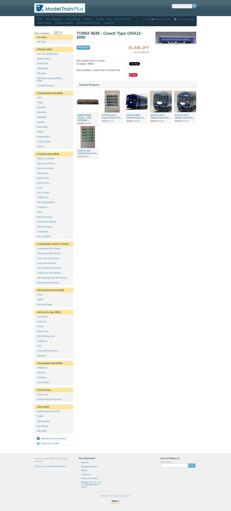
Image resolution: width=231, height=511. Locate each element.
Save (134, 75)
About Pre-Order (122, 19)
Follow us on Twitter (50, 443)
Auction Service (44, 23)
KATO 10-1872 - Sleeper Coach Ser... (160, 116)
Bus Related (42, 426)
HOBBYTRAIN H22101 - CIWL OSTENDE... (84, 117)
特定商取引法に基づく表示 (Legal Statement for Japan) (91, 484)
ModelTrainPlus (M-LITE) (48, 411)
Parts (39, 212)
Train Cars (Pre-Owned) (48, 258)
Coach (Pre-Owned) (46, 263)
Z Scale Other (43, 382)
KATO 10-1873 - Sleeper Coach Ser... (184, 116)
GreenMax (42, 112)
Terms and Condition (89, 478)
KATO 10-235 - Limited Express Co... (87, 152)
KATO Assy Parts (44, 217)
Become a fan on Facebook (53, 438)
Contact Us (108, 23)
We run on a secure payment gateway (50, 466)
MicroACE (41, 107)
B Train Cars (43, 394)
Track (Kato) (42, 231)
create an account (162, 19)
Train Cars (42, 321)
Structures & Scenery (46, 222)
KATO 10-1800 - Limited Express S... (135, 116)
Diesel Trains (43, 183)
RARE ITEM (42, 63)
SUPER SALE (43, 59)
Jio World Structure (45, 85)
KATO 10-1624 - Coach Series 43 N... (111, 116)
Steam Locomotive (45, 158)
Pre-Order (41, 42)
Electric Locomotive (46, 163)
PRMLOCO (42, 368)
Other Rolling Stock (46, 202)
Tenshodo (41, 377)
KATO (39, 98)
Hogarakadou (43, 137)
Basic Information (54, 19)
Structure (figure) (44, 227)
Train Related (43, 421)
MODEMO (41, 117)
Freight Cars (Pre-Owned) (49, 273)
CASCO (40, 146)
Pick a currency (42, 33)
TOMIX (40, 103)
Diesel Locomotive (45, 168)
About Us (88, 19)
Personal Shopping (64, 23)
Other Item (42, 431)
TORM (40, 416)
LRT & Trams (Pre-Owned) (49, 268)
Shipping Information (89, 466)
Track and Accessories (47, 351)
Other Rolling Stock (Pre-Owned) (52, 278)
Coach (40, 188)
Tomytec (41, 122)
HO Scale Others (44, 304)
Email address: (166, 462)
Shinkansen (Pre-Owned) (48, 253)
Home (40, 19)
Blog (109, 19)
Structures (41, 355)
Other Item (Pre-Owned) (48, 283)
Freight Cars (42, 197)
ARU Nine (41, 73)
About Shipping (73, 19)
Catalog (99, 19)
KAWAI (40, 132)
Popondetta (42, 127)
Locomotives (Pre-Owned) (49, 248)
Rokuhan (41, 372)
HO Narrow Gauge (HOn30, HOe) (49, 79)
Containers (42, 207)
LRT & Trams (43, 193)
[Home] (59, 11)
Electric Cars (43, 178)
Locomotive (42, 317)
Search (84, 470)
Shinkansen (42, 173)
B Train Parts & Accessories (49, 399)
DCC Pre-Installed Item (47, 54)
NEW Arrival (42, 68)
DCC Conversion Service (88, 23)
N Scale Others (44, 141)
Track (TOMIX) (43, 236)
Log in (148, 19)
